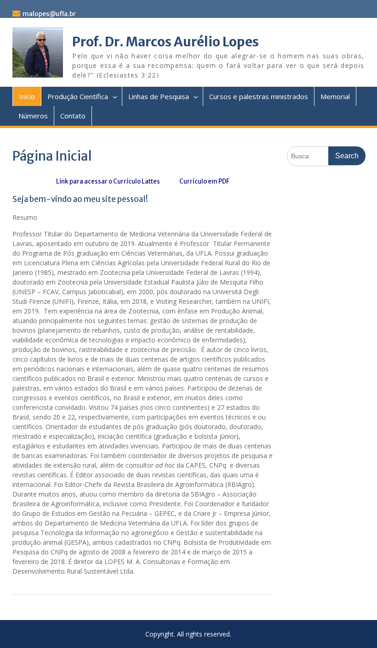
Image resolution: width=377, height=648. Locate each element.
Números (33, 115)
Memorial (335, 96)
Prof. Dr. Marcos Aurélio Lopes (165, 42)
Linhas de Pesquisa (158, 96)
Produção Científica (77, 96)
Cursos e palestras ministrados (258, 96)
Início (27, 96)
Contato (73, 115)
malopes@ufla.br (49, 14)
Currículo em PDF (203, 181)
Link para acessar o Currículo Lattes (108, 181)
